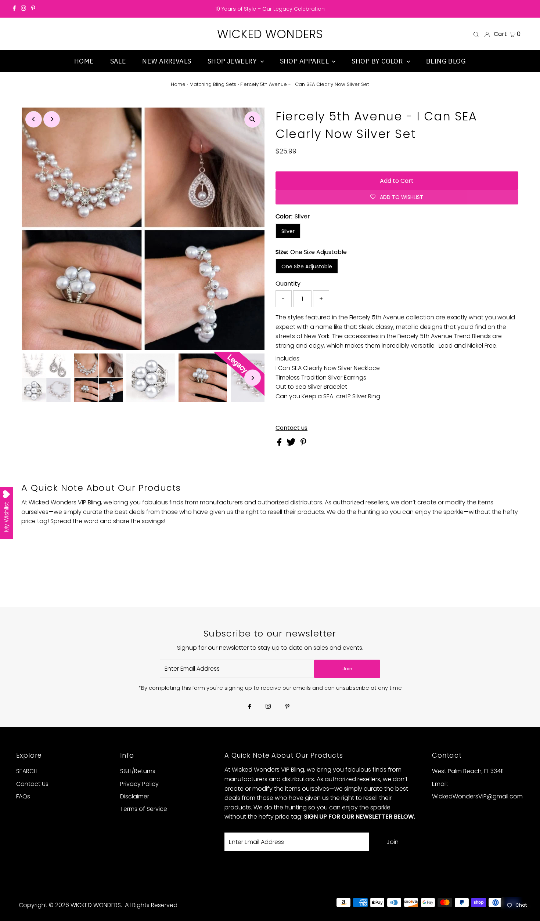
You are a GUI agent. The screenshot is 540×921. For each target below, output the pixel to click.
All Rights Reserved (151, 905)
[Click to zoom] (252, 119)
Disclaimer (134, 796)
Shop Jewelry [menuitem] (233, 61)
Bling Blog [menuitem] (446, 61)
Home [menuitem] (84, 61)
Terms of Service (143, 809)
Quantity (288, 283)
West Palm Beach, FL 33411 (468, 771)
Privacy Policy (139, 784)
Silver (288, 231)
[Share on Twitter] (292, 443)
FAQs (23, 796)
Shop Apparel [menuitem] (305, 61)
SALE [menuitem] (118, 61)
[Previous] (33, 119)
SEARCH (26, 771)
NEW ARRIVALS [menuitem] (166, 61)
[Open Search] (476, 34)
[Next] (51, 119)
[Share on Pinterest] (303, 443)
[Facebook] (14, 9)
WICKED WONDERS (270, 34)
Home (178, 84)
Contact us (291, 428)
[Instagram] (23, 9)
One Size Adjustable (306, 266)
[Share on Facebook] (280, 443)
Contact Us (32, 784)
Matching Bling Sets (213, 84)
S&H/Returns (137, 771)
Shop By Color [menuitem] (378, 61)
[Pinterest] (33, 9)
